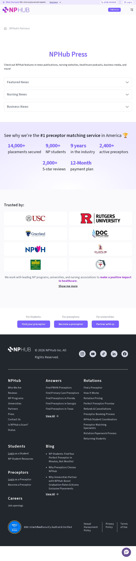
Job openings (15, 505)
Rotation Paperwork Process (100, 433)
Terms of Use (124, 525)
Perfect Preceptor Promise (99, 403)
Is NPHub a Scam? (18, 424)
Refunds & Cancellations (97, 408)
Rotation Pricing (93, 398)
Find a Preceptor (93, 387)
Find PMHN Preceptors (59, 387)
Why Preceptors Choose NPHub (62, 469)
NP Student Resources (20, 458)
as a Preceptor (19, 479)
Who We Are (14, 387)
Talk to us (114, 9)
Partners (13, 408)
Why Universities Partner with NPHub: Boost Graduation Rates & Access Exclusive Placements (64, 482)
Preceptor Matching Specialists (95, 426)
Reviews (12, 393)
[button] (131, 9)
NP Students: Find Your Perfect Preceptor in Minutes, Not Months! (61, 457)
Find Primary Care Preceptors (62, 393)
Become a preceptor (71, 324)
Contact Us (14, 419)
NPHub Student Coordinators (100, 419)
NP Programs (15, 398)
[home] (16, 10)
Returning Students (95, 438)
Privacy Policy (110, 525)
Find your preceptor (33, 324)
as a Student (18, 453)
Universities (14, 403)
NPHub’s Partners (19, 28)
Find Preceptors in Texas (59, 408)
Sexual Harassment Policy (91, 527)
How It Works (91, 393)
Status (11, 430)
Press (11, 414)
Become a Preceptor (19, 484)
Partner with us (105, 324)
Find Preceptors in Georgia (61, 403)
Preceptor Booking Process (99, 414)
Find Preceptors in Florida (60, 398)
